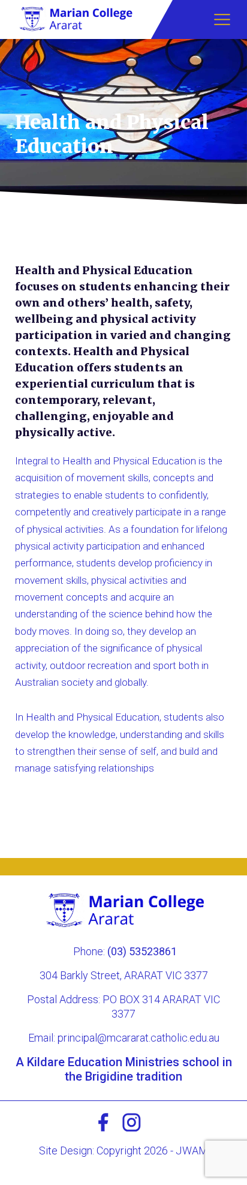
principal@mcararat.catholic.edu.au (138, 1037)
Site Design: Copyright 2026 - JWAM (123, 1150)
